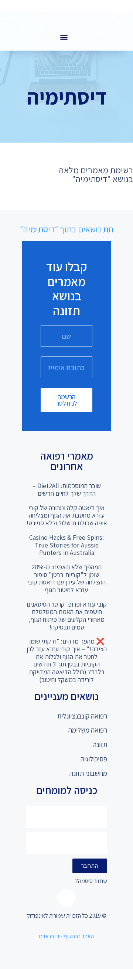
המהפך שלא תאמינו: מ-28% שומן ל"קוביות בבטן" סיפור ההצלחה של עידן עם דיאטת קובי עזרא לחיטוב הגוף (66, 578)
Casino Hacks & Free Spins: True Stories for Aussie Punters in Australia (66, 545)
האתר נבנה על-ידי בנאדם (66, 936)
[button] (64, 37)
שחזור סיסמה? (91, 881)
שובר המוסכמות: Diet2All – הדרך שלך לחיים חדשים (67, 489)
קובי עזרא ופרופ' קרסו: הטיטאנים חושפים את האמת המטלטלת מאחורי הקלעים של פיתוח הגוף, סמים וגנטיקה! (67, 615)
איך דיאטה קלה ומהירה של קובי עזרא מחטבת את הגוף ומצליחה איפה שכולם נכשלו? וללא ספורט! (66, 515)
